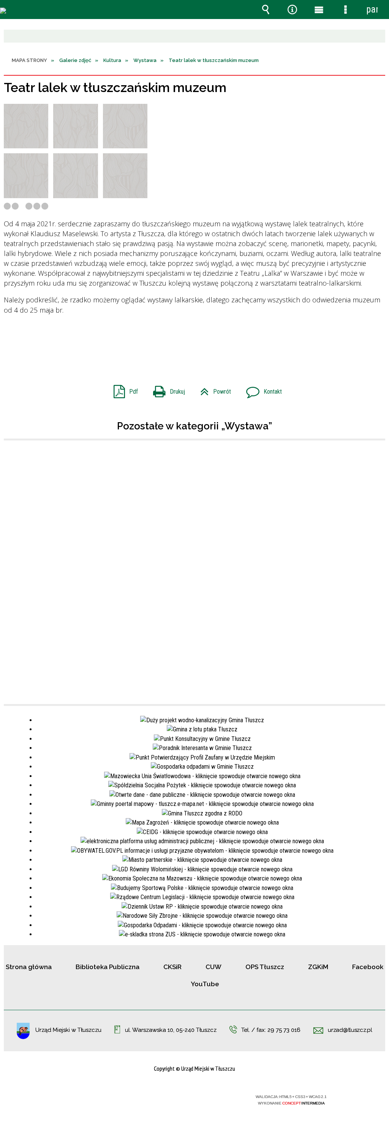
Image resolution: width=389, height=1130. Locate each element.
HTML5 (181, 1099)
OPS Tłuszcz (264, 967)
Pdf (123, 389)
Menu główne (318, 9)
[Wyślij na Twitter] (194, 343)
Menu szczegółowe (345, 9)
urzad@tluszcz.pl (350, 1030)
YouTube (205, 984)
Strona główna (29, 967)
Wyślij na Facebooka (180, 343)
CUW (213, 967)
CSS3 (192, 1099)
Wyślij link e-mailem (207, 343)
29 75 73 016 (283, 1030)
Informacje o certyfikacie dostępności (96, 1101)
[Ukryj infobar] (378, 37)
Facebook (367, 967)
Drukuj (166, 389)
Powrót (212, 389)
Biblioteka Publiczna (107, 967)
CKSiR (172, 967)
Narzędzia (292, 9)
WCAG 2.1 (216, 1099)
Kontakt (261, 389)
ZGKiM (318, 967)
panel (372, 9)
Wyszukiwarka (265, 9)
